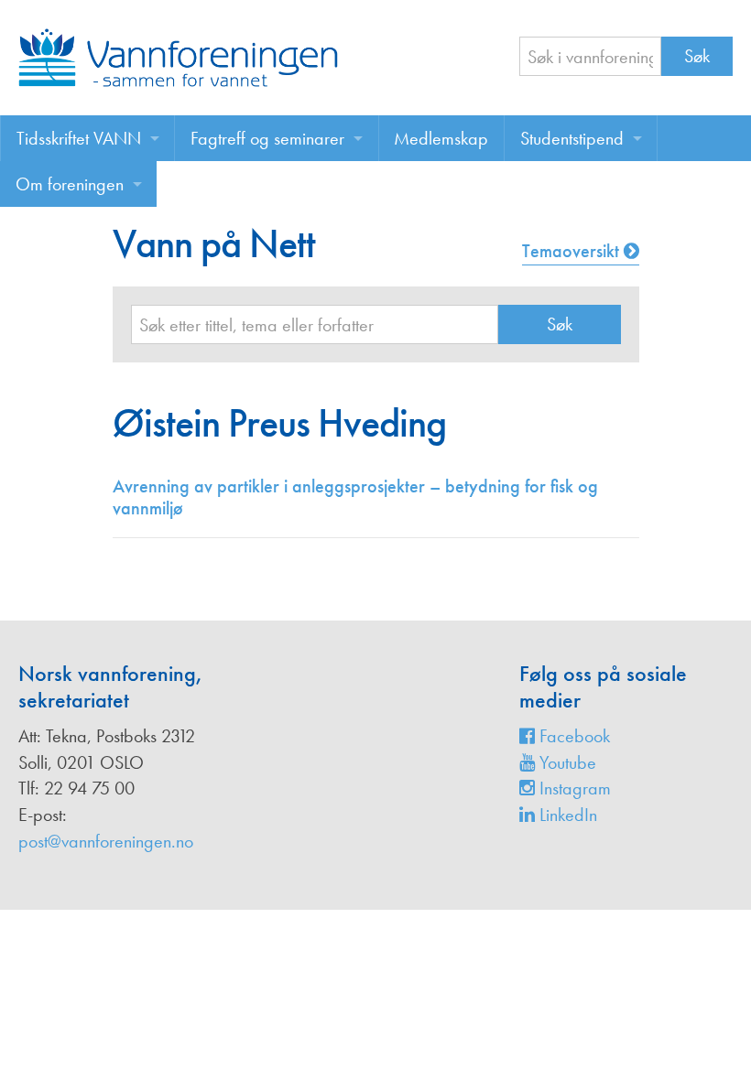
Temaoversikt (573, 251)
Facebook (572, 736)
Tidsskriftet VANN (78, 138)
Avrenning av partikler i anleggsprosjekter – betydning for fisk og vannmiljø (355, 497)
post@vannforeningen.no (105, 841)
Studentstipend (572, 138)
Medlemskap (441, 138)
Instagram (573, 788)
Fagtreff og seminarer (267, 138)
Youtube (565, 762)
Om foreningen (70, 184)
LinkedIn (566, 814)
